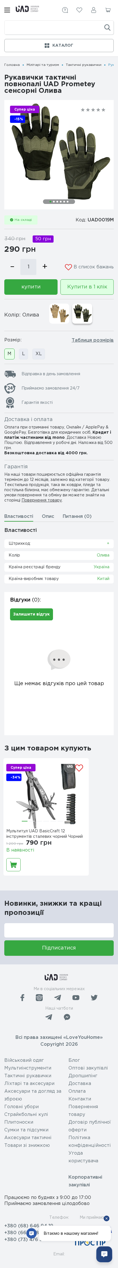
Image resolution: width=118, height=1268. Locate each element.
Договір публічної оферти (89, 1126)
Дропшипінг (82, 1076)
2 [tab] (54, 202)
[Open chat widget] (104, 1254)
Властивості (18, 516)
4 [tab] (61, 202)
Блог (74, 1060)
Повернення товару (41, 500)
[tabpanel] (59, 154)
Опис (48, 516)
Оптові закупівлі (88, 1068)
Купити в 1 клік (87, 287)
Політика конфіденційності (89, 1142)
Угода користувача (83, 1157)
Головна (12, 64)
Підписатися (59, 948)
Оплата (77, 1091)
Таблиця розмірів (93, 340)
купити (31, 287)
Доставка (79, 1084)
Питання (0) (77, 516)
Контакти (79, 1099)
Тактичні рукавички (83, 64)
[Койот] (59, 314)
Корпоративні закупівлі (85, 1181)
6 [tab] (67, 202)
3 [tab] (57, 202)
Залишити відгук (31, 614)
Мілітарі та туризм (43, 64)
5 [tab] (64, 202)
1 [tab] (50, 202)
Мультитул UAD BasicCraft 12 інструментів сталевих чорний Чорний (44, 833)
